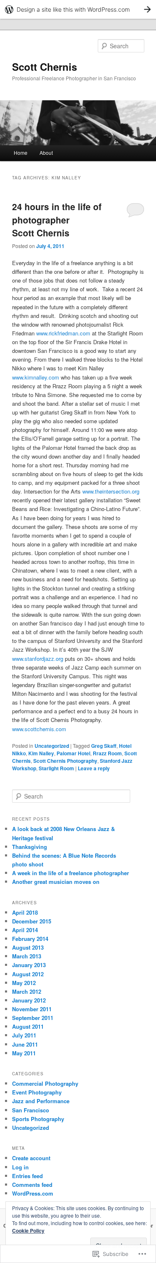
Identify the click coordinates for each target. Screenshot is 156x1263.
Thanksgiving (29, 847)
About (46, 152)
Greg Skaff (103, 745)
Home (20, 152)
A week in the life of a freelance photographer (70, 873)
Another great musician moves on (55, 882)
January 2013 (29, 965)
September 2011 (32, 1018)
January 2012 (29, 1000)
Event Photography (37, 1092)
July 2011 (24, 1035)
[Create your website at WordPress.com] (78, 9)
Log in (20, 1167)
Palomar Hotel (73, 753)
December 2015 (31, 921)
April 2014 (25, 930)
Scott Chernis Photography (65, 760)
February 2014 (30, 939)
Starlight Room (56, 768)
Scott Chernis (44, 67)
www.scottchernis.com (39, 729)
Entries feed (27, 1176)
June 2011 (25, 1044)
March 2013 (26, 956)
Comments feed (32, 1185)
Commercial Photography (45, 1083)
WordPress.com (32, 1193)
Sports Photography (38, 1119)
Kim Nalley (41, 753)
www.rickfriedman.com (63, 333)
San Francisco (30, 1110)
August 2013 (28, 947)
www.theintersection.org (110, 491)
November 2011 (32, 1009)
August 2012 (28, 974)
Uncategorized (52, 745)
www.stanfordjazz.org (37, 659)
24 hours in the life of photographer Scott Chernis (57, 219)
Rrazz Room (107, 753)
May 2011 (24, 1053)
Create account (31, 1158)
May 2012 (24, 983)
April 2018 (25, 912)
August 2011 (28, 1026)
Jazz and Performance (40, 1101)
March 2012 (26, 991)
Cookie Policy (28, 1230)
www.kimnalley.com (35, 377)
